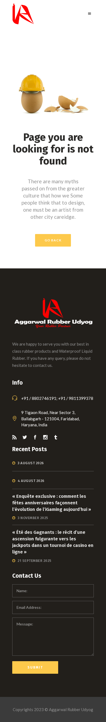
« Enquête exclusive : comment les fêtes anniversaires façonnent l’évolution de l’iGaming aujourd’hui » (51, 502)
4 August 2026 (31, 481)
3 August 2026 (31, 463)
